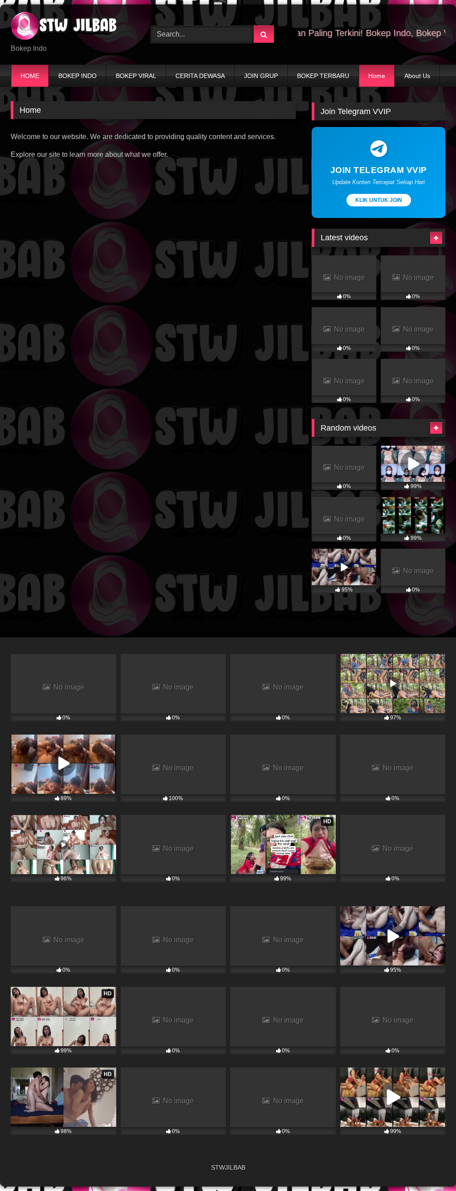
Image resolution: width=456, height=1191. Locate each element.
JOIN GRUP (261, 75)
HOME (29, 75)
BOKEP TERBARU (323, 75)
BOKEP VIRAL (136, 75)
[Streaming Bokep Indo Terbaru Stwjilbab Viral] (70, 27)
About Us (417, 75)
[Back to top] (428, 1164)
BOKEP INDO (77, 75)
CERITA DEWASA (200, 75)
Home (376, 75)
